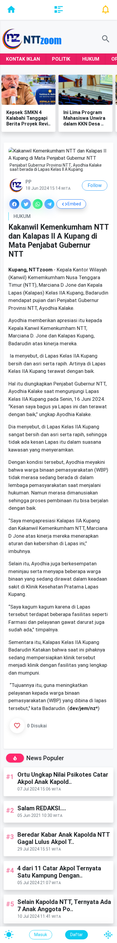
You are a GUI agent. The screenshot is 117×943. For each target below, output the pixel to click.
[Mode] (9, 935)
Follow (95, 185)
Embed (74, 203)
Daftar (76, 934)
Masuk (40, 934)
